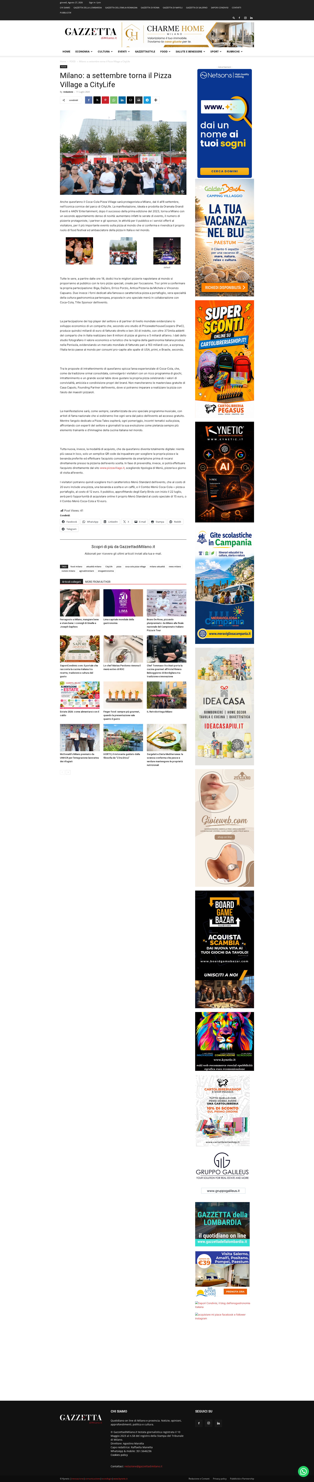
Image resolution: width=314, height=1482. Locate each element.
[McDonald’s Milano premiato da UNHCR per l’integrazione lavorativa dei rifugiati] (80, 737)
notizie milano (68, 570)
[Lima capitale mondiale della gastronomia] (123, 602)
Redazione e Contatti (199, 1478)
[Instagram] (245, 17)
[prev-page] (62, 772)
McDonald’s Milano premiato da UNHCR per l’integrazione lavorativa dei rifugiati (79, 758)
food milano (76, 566)
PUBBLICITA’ (65, 12)
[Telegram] (147, 100)
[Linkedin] (251, 17)
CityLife (108, 566)
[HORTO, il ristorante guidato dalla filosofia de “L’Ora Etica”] (123, 737)
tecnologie (106, 1478)
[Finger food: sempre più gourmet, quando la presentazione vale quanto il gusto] (123, 695)
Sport (214, 51)
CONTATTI (236, 7)
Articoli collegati (71, 581)
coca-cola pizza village (135, 566)
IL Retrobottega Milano (159, 711)
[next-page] (68, 772)
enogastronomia (106, 570)
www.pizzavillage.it (112, 468)
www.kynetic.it (120, 1478)
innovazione (77, 1478)
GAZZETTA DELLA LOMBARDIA (88, 7)
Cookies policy (119, 1455)
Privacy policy (220, 1478)
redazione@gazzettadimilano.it (143, 1466)
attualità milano (93, 566)
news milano (175, 566)
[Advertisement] (224, 1362)
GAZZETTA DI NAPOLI (173, 7)
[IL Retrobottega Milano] (166, 695)
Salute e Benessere (189, 51)
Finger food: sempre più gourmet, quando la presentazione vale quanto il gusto (121, 715)
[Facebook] (239, 17)
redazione (68, 91)
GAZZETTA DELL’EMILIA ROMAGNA (121, 7)
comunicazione (92, 1478)
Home (66, 51)
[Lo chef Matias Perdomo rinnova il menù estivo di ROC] (123, 649)
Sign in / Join (95, 2)
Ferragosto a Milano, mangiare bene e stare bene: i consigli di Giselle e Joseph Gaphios (79, 623)
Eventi (122, 51)
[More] (156, 100)
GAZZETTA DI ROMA (150, 7)
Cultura (104, 51)
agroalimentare (86, 570)
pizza (118, 566)
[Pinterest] (105, 100)
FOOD (164, 51)
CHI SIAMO (65, 7)
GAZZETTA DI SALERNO (197, 7)
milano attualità (157, 566)
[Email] (130, 100)
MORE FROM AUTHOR (97, 581)
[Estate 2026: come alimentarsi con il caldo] (80, 695)
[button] (234, 17)
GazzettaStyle (145, 51)
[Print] (138, 100)
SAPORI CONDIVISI (219, 7)
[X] (97, 100)
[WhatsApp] (113, 100)
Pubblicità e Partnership (242, 1478)
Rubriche (233, 51)
